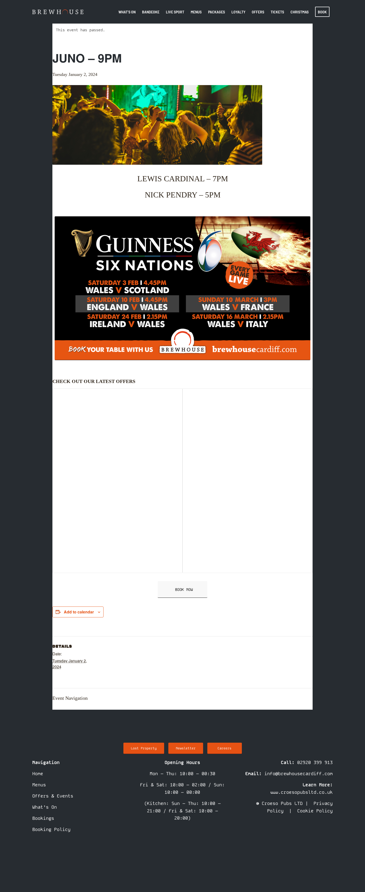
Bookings (43, 818)
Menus (39, 785)
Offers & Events (52, 796)
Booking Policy (51, 829)
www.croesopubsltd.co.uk (301, 792)
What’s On (44, 807)
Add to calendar (79, 612)
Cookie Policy (315, 811)
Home (37, 773)
